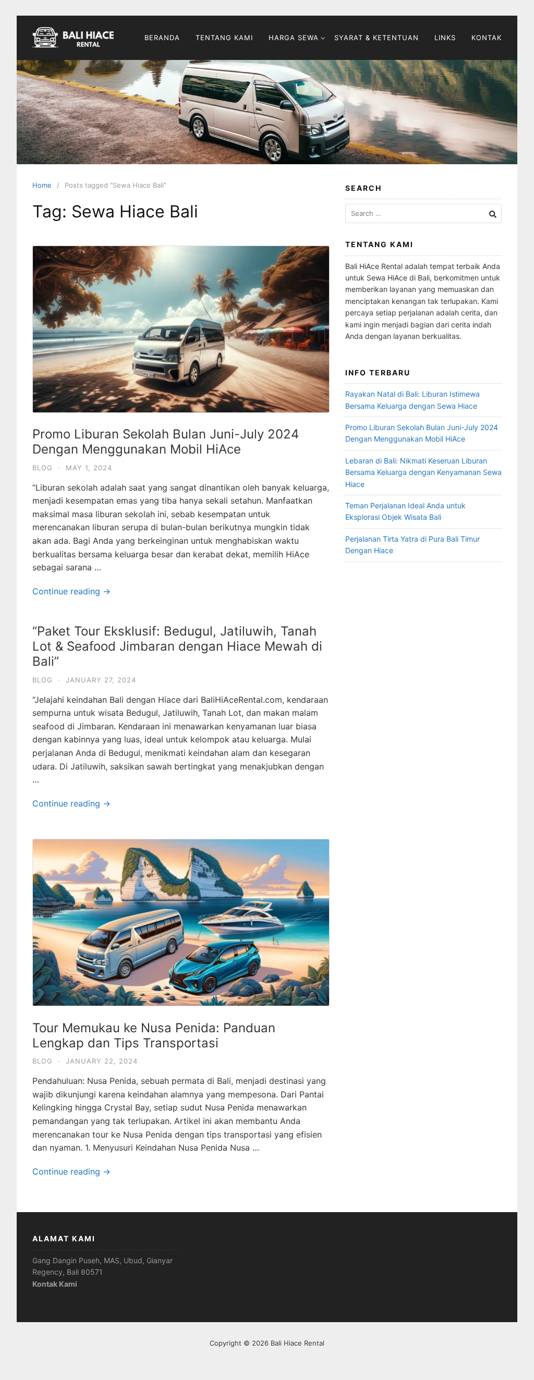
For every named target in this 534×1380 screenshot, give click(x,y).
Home (42, 185)
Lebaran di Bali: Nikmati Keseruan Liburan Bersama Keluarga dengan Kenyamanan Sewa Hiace (423, 472)
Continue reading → (71, 591)
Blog (42, 467)
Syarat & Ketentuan (376, 37)
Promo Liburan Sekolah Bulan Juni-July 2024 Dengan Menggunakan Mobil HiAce (165, 441)
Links (445, 37)
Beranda (162, 37)
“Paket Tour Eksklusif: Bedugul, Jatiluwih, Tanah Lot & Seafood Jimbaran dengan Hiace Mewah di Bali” (177, 646)
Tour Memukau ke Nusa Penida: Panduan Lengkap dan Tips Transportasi (153, 1035)
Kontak (486, 37)
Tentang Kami (224, 37)
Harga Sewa (294, 37)
